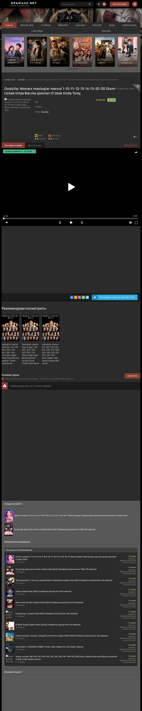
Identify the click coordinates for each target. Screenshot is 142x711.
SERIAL (112, 25)
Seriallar (21, 79)
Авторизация (119, 4)
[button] (65, 69)
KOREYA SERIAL (130, 25)
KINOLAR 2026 (27, 25)
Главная (9, 25)
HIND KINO (97, 25)
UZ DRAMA (46, 25)
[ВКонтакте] (71, 297)
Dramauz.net (9, 79)
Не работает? (131, 145)
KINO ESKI (106, 31)
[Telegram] (87, 297)
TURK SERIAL (37, 31)
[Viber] (79, 297)
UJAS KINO (80, 25)
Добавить (132, 376)
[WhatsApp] (83, 297)
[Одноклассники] (75, 297)
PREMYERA (63, 25)
